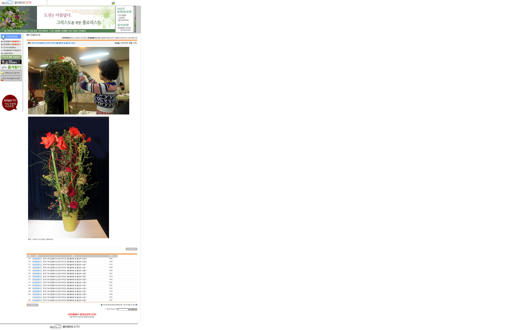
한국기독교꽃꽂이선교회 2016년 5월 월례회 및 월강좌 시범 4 (64, 288)
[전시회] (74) (132, 38)
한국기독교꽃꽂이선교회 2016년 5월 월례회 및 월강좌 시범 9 (64, 279)
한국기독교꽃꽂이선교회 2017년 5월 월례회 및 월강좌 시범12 (65, 262)
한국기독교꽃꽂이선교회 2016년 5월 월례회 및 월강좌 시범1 (64, 276)
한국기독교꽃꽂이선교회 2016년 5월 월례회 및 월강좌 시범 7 (64, 285)
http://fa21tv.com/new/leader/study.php (82, 317)
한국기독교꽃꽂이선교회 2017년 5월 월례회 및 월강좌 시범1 (64, 265)
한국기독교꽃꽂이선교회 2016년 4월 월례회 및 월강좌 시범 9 (64, 294)
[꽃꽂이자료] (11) (121, 38)
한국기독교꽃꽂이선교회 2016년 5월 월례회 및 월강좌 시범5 (64, 273)
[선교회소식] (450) (79, 38)
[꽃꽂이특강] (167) (107, 38)
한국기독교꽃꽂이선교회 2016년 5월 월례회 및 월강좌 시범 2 (64, 291)
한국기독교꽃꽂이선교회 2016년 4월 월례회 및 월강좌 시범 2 (64, 300)
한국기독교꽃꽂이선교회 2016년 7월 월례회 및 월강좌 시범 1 (64, 268)
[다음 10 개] (130, 305)
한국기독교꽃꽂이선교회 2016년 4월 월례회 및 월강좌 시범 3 (64, 297)
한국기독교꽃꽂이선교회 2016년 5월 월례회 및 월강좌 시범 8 (64, 282)
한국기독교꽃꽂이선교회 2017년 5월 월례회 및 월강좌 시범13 (65, 259)
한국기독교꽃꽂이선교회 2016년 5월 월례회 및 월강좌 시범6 (64, 270)
